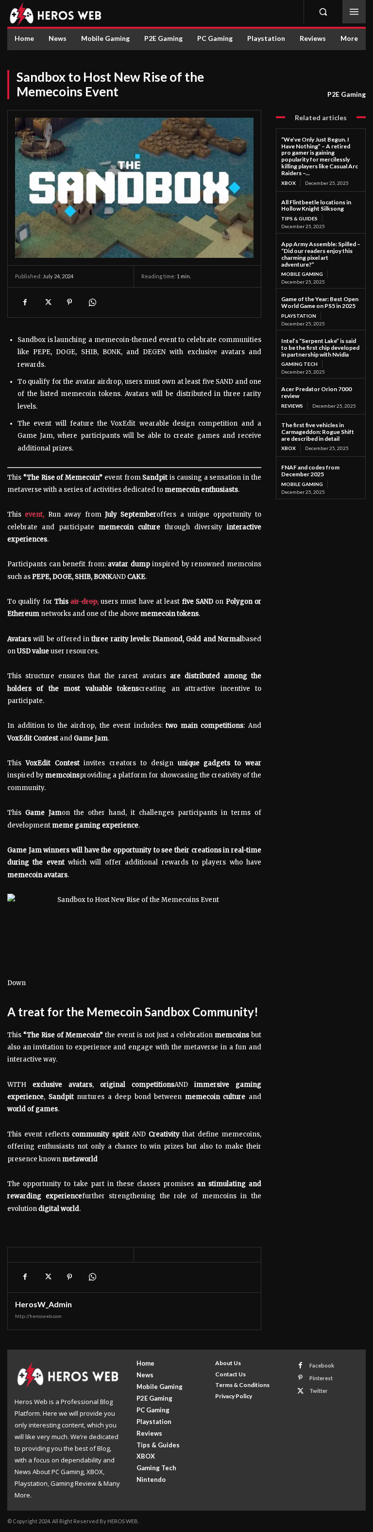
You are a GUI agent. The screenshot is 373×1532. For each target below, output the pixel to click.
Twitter (318, 1391)
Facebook (321, 1365)
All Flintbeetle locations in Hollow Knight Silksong (316, 205)
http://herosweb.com (38, 1316)
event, (34, 514)
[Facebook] (24, 302)
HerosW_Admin (43, 1304)
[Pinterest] (69, 302)
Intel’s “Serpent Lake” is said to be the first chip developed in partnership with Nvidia (320, 347)
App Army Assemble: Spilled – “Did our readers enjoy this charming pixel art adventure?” (320, 254)
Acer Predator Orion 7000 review (316, 392)
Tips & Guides (299, 218)
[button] (323, 11)
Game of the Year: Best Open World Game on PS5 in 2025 (319, 302)
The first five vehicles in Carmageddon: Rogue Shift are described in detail (317, 431)
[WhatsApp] (92, 302)
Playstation (298, 316)
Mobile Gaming (302, 274)
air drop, (84, 601)
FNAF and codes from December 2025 (310, 471)
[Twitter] (47, 302)
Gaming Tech (299, 364)
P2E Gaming (346, 94)
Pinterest (321, 1378)
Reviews (292, 406)
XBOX (288, 183)
